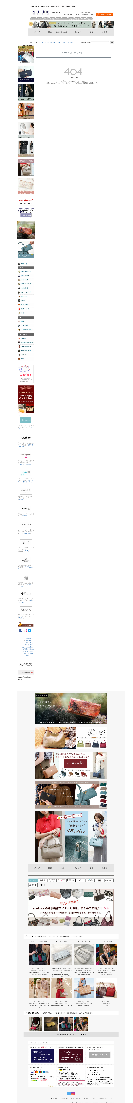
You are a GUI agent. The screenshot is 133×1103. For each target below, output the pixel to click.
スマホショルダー (50, 42)
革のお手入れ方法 (28, 651)
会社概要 (28, 638)
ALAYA (21, 618)
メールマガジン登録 (28, 650)
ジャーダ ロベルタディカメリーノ (25, 481)
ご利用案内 (28, 640)
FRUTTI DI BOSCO (25, 464)
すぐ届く (64, 42)
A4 (42, 42)
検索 (112, 42)
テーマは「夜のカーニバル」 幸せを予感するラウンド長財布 (106, 970)
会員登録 (28, 642)
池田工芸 (25, 515)
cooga (21, 499)
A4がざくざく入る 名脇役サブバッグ (106, 1003)
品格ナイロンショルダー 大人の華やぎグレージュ (61, 1003)
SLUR (26, 551)
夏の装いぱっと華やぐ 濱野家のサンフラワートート (84, 1003)
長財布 (58, 42)
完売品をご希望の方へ (28, 648)
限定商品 (70, 42)
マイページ (28, 646)
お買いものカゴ (28, 644)
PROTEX (27, 533)
